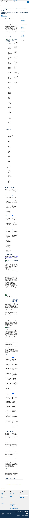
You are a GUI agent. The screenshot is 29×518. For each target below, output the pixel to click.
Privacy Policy (3, 499)
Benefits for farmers (23, 26)
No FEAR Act (12, 507)
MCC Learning (22, 35)
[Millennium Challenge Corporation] (8, 1)
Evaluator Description (23, 21)
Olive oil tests (22, 40)
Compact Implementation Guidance (4, 505)
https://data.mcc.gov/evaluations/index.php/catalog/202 (13, 484)
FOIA (11, 496)
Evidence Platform (3, 496)
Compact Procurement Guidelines (4, 503)
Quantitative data (23, 39)
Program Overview (23, 20)
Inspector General (13, 504)
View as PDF (4, 15)
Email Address (22, 494)
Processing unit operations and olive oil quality (24, 24)
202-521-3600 (26, 516)
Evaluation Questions (23, 28)
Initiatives (2, 493)
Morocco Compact (13, 21)
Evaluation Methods (23, 36)
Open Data (2, 494)
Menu (28, 1)
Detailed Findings (23, 29)
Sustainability (22, 27)
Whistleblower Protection (14, 508)
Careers (2, 497)
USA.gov (11, 502)
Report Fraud (12, 493)
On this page (22, 18)
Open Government (13, 505)
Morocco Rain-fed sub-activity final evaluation (11, 257)
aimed (17, 32)
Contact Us (12, 494)
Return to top (2, 488)
